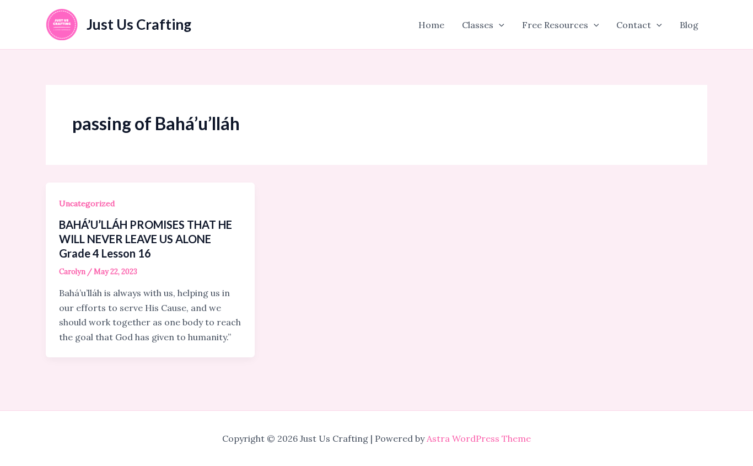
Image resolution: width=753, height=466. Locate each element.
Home (431, 24)
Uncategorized (87, 203)
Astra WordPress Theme (479, 438)
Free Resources (555, 24)
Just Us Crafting (139, 24)
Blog (689, 24)
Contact (633, 24)
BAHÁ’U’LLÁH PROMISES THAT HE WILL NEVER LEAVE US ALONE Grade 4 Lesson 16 (145, 239)
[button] (498, 25)
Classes (477, 24)
